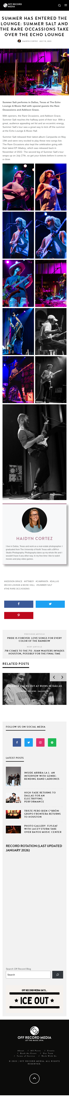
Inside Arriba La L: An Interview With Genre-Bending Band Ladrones (41, 776)
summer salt (45, 585)
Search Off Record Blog (18, 968)
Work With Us (49, 1056)
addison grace (13, 581)
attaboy (29, 581)
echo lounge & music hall (20, 585)
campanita (42, 581)
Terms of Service (26, 1056)
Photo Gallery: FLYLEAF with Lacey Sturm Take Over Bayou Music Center (42, 829)
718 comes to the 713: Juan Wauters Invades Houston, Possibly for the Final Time (34, 652)
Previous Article (34, 634)
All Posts (36, 1050)
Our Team (48, 1053)
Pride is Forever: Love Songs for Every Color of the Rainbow (34, 639)
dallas (55, 581)
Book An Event (28, 1053)
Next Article (34, 647)
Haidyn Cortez (30, 41)
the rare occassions (17, 589)
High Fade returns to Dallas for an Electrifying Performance (40, 797)
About (21, 1050)
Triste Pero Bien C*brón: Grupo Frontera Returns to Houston (42, 814)
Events (51, 1050)
